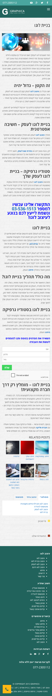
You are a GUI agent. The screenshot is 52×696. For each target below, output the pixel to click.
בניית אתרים (39, 627)
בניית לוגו (33, 243)
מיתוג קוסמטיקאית (42, 456)
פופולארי (44, 497)
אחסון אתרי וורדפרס (36, 630)
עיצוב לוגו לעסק (41, 509)
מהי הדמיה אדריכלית (36, 591)
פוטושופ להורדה (41, 506)
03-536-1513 (24, 208)
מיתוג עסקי (40, 624)
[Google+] (36, 2)
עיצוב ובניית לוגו (38, 561)
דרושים (42, 573)
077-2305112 (10, 2)
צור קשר (41, 576)
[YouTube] (31, 2)
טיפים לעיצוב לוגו (37, 600)
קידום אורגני (40, 636)
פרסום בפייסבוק (29, 691)
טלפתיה (16, 456)
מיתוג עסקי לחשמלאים (30, 457)
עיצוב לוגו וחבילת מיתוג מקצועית (34, 503)
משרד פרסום (35, 687)
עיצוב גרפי (31, 497)
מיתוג (30, 269)
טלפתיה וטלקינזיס (27, 479)
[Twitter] (42, 2)
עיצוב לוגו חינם (38, 567)
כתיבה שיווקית (42, 691)
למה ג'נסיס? (44, 479)
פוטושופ (19, 497)
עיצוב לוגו (34, 91)
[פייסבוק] (47, 2)
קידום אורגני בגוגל (37, 609)
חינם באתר (40, 597)
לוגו (16, 687)
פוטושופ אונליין (38, 588)
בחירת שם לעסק (25, 151)
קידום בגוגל (40, 633)
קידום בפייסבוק (38, 606)
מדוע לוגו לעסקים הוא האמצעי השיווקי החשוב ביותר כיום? (12, 483)
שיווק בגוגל (40, 603)
